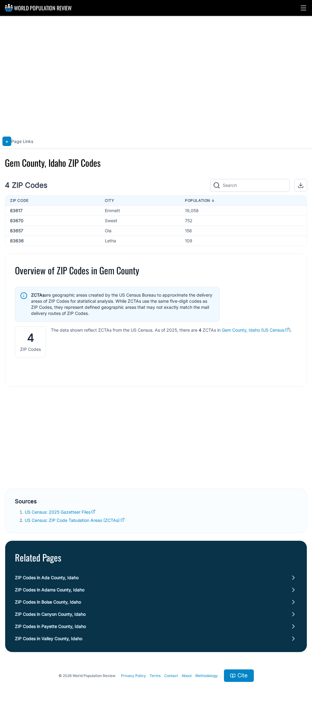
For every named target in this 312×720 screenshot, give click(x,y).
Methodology (206, 675)
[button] (303, 8)
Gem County (234, 330)
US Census (273, 330)
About (187, 675)
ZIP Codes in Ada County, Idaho (47, 577)
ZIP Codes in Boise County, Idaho (48, 601)
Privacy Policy (133, 675)
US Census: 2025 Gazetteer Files (57, 512)
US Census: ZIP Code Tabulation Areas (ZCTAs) (72, 520)
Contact (171, 675)
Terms (155, 675)
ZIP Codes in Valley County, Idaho (48, 638)
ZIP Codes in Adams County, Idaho (49, 589)
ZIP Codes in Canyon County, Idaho (50, 614)
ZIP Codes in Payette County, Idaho (50, 626)
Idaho (254, 330)
